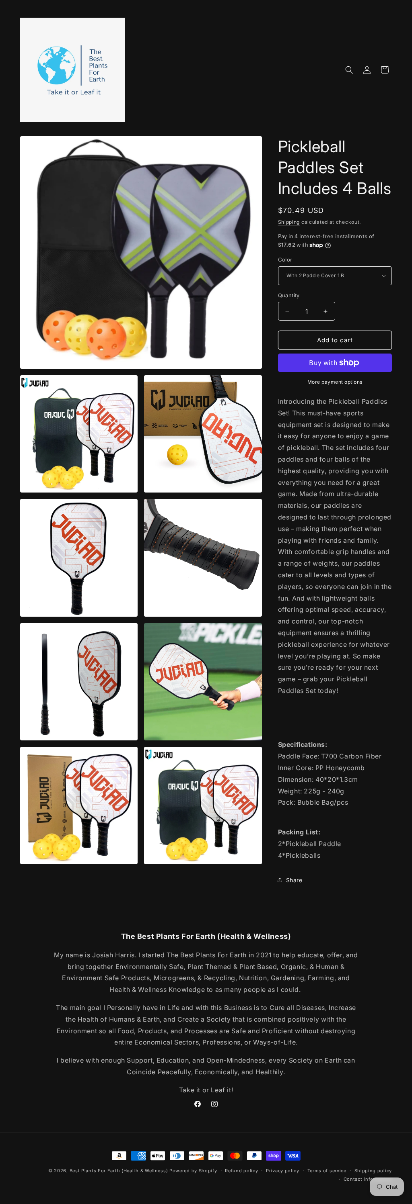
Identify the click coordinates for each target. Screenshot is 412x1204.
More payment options (335, 382)
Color (285, 259)
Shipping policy (373, 1170)
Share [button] (294, 880)
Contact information (368, 1179)
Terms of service (326, 1170)
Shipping (289, 222)
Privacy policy (282, 1170)
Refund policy (241, 1170)
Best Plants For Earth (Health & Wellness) (119, 1170)
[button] (349, 70)
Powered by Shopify (193, 1170)
